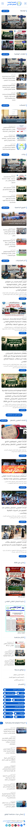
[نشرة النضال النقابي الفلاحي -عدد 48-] (20, 645)
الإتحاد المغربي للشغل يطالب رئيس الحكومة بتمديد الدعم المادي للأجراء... (14, 545)
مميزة (19, 716)
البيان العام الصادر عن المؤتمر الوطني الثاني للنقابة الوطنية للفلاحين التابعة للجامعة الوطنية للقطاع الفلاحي (15, 286)
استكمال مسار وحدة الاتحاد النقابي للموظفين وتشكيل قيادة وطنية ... (14, 477)
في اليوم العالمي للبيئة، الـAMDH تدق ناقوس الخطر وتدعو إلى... (8, 760)
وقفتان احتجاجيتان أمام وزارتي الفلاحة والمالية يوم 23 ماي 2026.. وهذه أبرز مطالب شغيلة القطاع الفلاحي (15, 358)
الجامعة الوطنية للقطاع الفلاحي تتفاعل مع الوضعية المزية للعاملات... (8, 253)
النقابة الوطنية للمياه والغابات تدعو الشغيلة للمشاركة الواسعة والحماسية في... (7, 46)
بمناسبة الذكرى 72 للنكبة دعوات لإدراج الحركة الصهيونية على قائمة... (9, 778)
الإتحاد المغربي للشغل (14, 689)
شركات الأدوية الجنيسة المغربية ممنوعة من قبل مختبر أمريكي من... (9, 787)
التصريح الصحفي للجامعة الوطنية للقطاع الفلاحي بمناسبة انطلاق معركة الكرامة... (14, 119)
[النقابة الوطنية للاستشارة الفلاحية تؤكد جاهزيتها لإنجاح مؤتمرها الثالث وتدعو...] (21, 95)
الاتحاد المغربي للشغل (18, 674)
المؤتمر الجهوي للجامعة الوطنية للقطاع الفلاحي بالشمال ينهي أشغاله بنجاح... (9, 232)
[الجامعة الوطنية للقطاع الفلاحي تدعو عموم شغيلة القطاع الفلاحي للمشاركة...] (21, 128)
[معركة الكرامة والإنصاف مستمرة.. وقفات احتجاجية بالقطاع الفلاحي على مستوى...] (21, 178)
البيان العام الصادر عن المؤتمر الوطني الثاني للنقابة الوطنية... (14, 23)
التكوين (21, 693)
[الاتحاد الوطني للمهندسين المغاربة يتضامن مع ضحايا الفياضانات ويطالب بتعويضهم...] (21, 739)
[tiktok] (15, 825)
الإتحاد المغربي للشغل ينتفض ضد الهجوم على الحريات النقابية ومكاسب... (14, 510)
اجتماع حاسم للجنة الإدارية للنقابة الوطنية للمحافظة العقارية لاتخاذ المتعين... (8, 78)
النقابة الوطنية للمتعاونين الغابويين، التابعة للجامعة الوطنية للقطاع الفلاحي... (8, 87)
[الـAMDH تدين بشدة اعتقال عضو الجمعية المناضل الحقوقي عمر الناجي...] (21, 804)
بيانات (7, 700)
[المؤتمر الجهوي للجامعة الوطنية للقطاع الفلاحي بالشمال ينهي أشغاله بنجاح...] (21, 231)
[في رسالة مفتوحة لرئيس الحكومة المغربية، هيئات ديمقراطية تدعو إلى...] (21, 750)
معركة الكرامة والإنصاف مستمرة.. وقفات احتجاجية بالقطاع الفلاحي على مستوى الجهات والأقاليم (14, 322)
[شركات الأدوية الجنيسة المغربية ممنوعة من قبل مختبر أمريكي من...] (21, 786)
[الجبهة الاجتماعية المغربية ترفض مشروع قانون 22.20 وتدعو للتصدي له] (21, 795)
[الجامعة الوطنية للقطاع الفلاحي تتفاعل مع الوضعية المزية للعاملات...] (21, 253)
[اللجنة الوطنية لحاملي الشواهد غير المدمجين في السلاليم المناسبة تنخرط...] (21, 146)
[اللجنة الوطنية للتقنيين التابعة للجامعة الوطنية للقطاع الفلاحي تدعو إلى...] (21, 730)
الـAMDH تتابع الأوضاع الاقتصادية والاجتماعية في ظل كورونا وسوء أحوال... (8, 769)
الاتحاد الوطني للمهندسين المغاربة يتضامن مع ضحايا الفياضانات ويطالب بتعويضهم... (8, 741)
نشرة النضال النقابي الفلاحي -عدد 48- (9, 644)
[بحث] (2, 3)
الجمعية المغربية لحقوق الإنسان (16, 677)
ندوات (8, 716)
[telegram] (6, 825)
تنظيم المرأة (14, 703)
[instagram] (18, 825)
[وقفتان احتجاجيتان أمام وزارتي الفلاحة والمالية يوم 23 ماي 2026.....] (21, 189)
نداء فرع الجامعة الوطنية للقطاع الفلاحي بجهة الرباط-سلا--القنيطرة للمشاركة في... (9, 243)
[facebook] (21, 825)
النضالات (14, 696)
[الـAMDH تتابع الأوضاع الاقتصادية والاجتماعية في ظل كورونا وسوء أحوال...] (21, 768)
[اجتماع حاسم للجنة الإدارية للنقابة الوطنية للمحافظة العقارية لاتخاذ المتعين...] (21, 77)
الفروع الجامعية (9, 693)
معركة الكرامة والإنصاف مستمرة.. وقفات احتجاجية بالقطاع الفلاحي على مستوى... (20, 35)
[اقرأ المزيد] (23, 298)
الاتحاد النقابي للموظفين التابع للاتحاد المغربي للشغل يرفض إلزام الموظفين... (14, 444)
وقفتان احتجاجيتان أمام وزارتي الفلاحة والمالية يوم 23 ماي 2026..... (8, 36)
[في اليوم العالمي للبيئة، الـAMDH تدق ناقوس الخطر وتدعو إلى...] (21, 759)
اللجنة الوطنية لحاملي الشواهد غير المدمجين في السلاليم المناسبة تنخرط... (8, 147)
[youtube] (12, 825)
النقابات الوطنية (18, 700)
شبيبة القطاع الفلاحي (14, 710)
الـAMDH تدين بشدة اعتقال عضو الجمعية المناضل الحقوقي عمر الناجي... (8, 804)
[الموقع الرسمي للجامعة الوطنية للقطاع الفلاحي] (14, 3)
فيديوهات (19, 713)
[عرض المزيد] (5, 11)
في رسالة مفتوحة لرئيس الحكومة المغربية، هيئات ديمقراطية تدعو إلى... (9, 751)
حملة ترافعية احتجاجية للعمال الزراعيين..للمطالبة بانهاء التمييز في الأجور (8, 138)
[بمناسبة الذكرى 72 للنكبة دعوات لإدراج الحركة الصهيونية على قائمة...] (21, 777)
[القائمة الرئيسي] (25, 3)
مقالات (8, 713)
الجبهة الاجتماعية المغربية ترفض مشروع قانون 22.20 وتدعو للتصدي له (8, 795)
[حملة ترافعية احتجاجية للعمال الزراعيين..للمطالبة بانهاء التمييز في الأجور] (21, 137)
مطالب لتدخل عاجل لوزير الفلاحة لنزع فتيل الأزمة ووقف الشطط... (14, 222)
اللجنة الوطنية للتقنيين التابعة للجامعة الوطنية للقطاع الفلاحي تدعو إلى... (8, 731)
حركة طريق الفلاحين (19, 680)
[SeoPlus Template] (24, 821)
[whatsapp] (9, 825)
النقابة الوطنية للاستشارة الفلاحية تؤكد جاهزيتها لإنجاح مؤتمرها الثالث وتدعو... (8, 97)
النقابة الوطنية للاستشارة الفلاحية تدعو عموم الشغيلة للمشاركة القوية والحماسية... (21, 46)
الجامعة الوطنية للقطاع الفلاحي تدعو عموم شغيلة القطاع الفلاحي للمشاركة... (8, 129)
